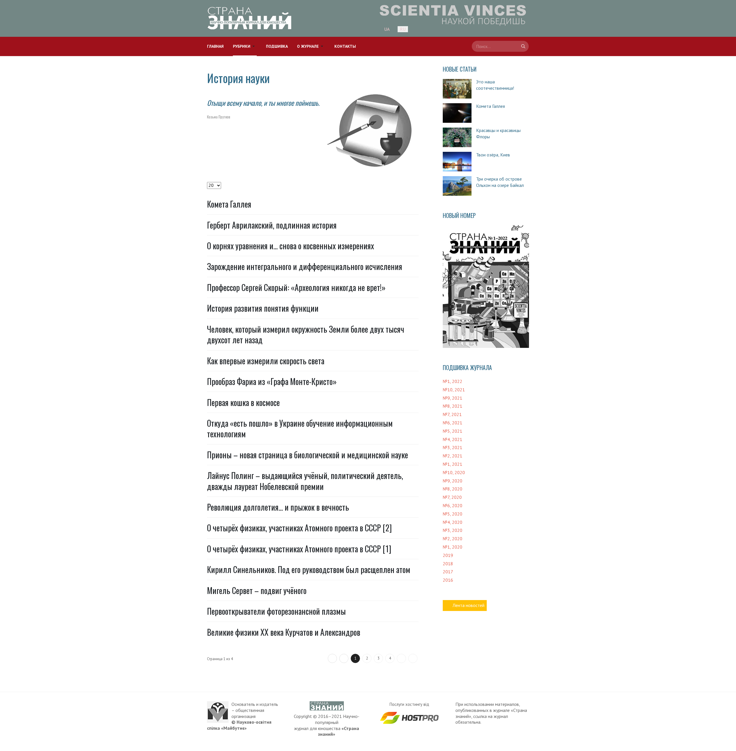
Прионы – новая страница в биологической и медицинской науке (307, 455)
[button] (245, 46)
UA (387, 29)
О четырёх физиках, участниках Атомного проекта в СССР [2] (299, 528)
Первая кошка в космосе (243, 402)
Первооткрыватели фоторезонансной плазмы (276, 611)
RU (403, 29)
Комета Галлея (229, 204)
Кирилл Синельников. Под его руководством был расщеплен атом (308, 569)
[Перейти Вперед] (401, 658)
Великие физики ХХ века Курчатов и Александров (283, 632)
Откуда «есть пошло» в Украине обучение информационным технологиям (300, 428)
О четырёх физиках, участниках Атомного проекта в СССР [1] (299, 549)
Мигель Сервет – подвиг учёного (256, 590)
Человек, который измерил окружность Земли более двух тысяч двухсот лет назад (305, 334)
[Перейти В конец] (412, 658)
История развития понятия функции (263, 308)
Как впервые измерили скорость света (265, 361)
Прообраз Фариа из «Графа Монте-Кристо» (272, 381)
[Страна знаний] (249, 18)
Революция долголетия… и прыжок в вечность (278, 507)
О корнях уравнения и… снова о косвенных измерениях (290, 246)
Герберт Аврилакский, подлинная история (272, 225)
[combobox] (500, 46)
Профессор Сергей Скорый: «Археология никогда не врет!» (296, 287)
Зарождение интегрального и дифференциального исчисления (304, 266)
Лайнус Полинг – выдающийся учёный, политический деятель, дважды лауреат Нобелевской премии (305, 481)
